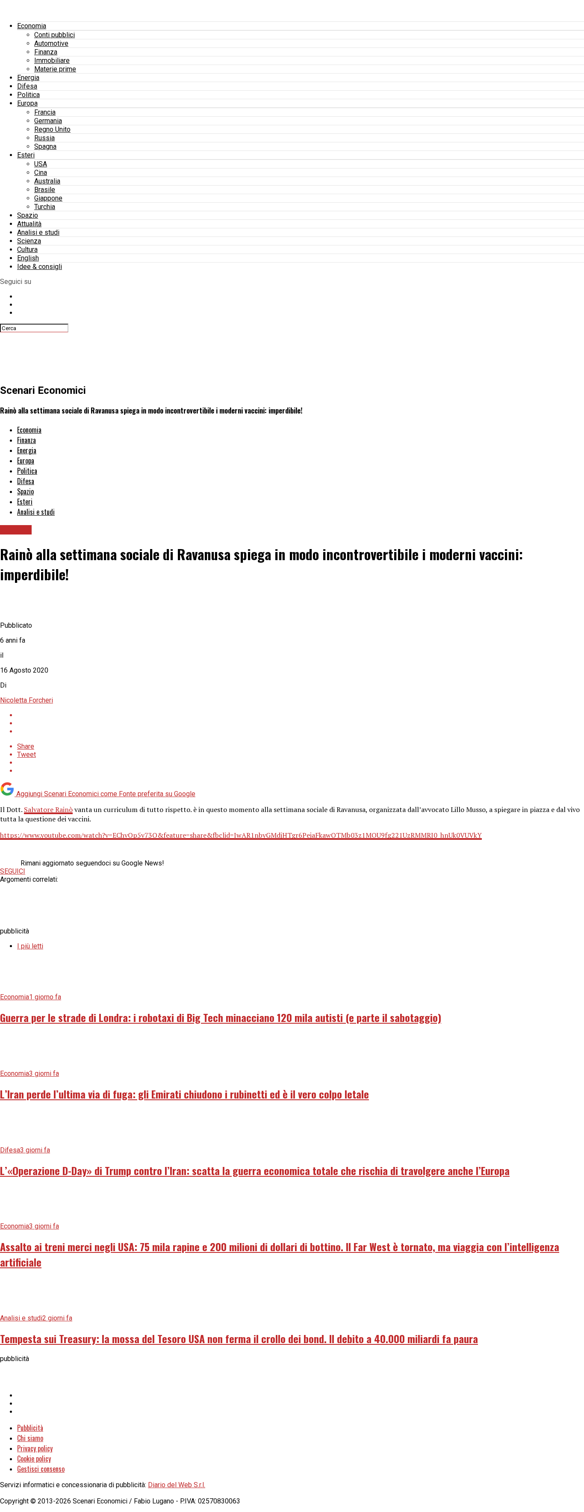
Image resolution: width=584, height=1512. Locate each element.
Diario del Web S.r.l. (176, 1485)
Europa (27, 103)
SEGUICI (12, 871)
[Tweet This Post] (300, 723)
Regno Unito (52, 129)
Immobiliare (52, 60)
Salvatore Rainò (48, 809)
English (28, 258)
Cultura (27, 249)
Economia (31, 26)
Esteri (26, 155)
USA (40, 164)
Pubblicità (30, 1428)
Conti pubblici (54, 35)
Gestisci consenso (41, 1469)
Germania (48, 121)
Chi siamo (30, 1438)
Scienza (29, 241)
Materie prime (55, 69)
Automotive (51, 43)
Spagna (45, 146)
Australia (47, 181)
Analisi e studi (38, 232)
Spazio (27, 215)
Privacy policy (35, 1448)
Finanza (45, 52)
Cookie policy (34, 1458)
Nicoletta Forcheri (26, 700)
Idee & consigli (39, 267)
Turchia (44, 207)
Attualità (29, 224)
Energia (28, 78)
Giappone (48, 198)
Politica (28, 95)
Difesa (27, 86)
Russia (44, 138)
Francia (45, 112)
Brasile (44, 190)
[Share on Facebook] (300, 715)
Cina (40, 172)
